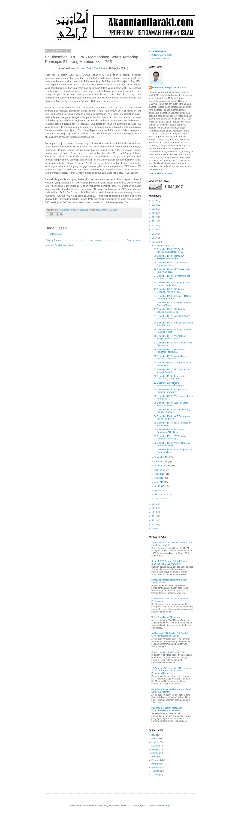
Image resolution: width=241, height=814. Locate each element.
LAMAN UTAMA (159, 51)
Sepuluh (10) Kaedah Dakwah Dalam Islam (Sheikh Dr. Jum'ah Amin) (169, 562)
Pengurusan (157, 764)
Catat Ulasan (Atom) (64, 245)
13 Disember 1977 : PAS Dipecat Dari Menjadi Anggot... (172, 370)
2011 (154, 520)
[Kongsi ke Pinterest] (61, 214)
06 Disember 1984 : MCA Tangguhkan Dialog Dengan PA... (172, 417)
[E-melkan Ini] (48, 214)
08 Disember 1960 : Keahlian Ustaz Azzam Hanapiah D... (171, 404)
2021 (154, 221)
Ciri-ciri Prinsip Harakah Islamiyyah (168, 652)
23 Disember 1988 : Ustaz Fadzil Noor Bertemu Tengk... (172, 303)
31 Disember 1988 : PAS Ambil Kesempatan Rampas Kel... (168, 250)
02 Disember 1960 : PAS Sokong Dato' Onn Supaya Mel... (172, 444)
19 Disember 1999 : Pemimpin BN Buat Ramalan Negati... (173, 330)
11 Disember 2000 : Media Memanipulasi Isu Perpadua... (169, 384)
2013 (154, 512)
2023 (154, 213)
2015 (154, 504)
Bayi (153, 735)
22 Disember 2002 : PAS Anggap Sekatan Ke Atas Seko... (169, 310)
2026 (154, 200)
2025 (154, 205)
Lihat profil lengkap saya (160, 173)
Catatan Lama (133, 240)
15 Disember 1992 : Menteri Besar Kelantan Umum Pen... (170, 357)
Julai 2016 (159, 474)
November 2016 (162, 457)
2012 (154, 516)
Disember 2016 (162, 245)
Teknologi (156, 771)
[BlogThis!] (51, 214)
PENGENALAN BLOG (161, 55)
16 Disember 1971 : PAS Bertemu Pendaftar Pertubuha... (170, 350)
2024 (154, 209)
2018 (154, 234)
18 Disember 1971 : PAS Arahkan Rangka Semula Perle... (170, 337)
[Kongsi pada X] (54, 214)
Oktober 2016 (161, 461)
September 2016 (162, 465)
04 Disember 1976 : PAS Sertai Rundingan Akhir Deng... (169, 430)
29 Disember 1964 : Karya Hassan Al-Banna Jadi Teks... (172, 263)
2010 (154, 524)
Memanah (156, 753)
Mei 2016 (159, 482)
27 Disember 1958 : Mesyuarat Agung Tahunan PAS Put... (172, 277)
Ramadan (156, 767)
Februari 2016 (161, 494)
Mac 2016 (159, 490)
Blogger (167, 805)
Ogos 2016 (159, 470)
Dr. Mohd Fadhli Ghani (88, 68)
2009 (154, 528)
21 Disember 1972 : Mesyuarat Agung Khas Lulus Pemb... (172, 317)
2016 (154, 242)
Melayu (154, 749)
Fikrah (154, 738)
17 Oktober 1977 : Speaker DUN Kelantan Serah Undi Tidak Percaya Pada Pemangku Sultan (171, 671)
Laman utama (94, 240)
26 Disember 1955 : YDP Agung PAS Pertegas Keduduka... (171, 283)
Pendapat (156, 760)
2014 (154, 508)
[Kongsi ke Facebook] (58, 214)
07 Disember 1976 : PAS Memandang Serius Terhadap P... (172, 410)
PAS (153, 756)
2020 (154, 225)
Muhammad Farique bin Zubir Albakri (170, 87)
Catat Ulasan (55, 234)
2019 (154, 229)
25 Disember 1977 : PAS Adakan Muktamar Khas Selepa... (169, 290)
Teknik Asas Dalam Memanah (165, 617)
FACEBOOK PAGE (160, 58)
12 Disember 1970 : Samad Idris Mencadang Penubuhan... (169, 377)
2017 (154, 238)
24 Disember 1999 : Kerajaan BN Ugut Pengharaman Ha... (172, 297)
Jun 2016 (159, 478)
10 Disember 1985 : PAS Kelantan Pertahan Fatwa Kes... (170, 390)
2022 (154, 217)
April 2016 (159, 486)
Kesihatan (156, 746)
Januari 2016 (161, 498)
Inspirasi (155, 742)
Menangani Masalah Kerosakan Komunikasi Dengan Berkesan (166, 709)
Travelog (155, 774)
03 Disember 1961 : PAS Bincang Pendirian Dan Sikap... (170, 437)
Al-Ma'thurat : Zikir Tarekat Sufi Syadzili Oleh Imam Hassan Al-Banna (169, 634)
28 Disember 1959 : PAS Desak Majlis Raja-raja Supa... (172, 270)
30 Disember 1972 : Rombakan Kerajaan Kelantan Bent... (169, 257)
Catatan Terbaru (53, 240)
